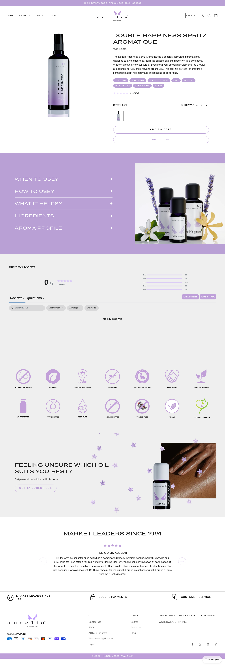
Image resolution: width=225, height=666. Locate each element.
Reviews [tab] (17, 298)
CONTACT (41, 15)
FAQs (91, 627)
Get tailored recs (35, 488)
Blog (133, 633)
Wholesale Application (100, 638)
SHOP (10, 15)
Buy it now (161, 139)
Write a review (208, 296)
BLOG (55, 15)
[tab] (35, 298)
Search (134, 621)
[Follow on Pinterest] (216, 644)
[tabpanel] (112, 329)
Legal (91, 644)
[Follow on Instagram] (208, 644)
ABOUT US (24, 15)
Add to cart (161, 130)
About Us (136, 627)
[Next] (182, 561)
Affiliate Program (97, 633)
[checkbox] (91, 308)
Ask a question (190, 296)
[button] (165, 275)
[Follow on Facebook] (192, 644)
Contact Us (94, 621)
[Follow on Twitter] (200, 644)
